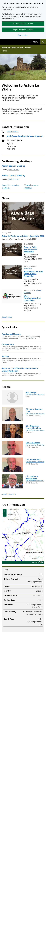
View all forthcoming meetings (10, 186)
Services (5, 356)
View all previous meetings (31, 186)
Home (4, 51)
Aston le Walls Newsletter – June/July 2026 (23, 236)
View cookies (23, 35)
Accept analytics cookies (23, 23)
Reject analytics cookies (23, 29)
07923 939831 (13, 131)
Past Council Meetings (11, 334)
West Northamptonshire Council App (32, 298)
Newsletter (28, 268)
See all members (9, 494)
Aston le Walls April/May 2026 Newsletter (30, 249)
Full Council (14, 170)
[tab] (34, 42)
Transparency (8, 344)
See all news (7, 317)
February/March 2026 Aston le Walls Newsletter (33, 273)
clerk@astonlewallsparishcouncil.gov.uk (25, 136)
